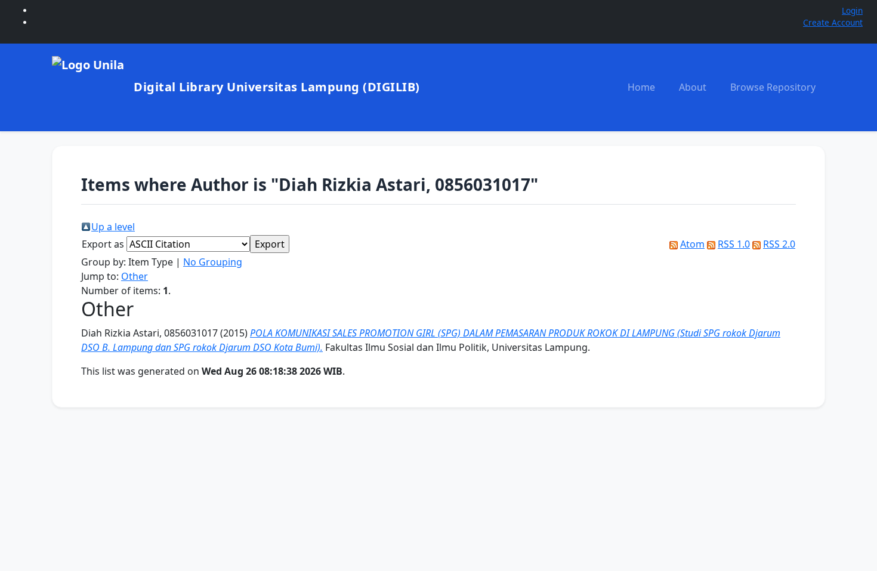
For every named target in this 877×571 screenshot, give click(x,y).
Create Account (833, 22)
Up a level (113, 226)
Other (134, 276)
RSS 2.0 (779, 244)
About (692, 87)
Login (852, 10)
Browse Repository (773, 87)
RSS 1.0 (734, 244)
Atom (692, 244)
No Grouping (212, 261)
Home (641, 87)
